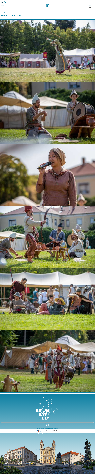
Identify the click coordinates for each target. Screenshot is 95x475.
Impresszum (56, 428)
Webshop (2, 10)
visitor (90, 5)
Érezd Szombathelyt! (4, 11)
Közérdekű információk (50, 428)
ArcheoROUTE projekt (44, 428)
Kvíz (1, 9)
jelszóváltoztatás (91, 6)
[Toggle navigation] (2, 2)
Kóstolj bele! (2, 7)
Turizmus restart (3, 12)
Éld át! (1, 6)
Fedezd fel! (2, 5)
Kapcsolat (38, 428)
